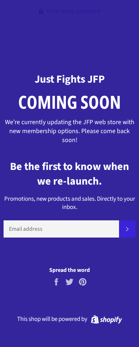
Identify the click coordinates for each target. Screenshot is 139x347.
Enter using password (73, 11)
